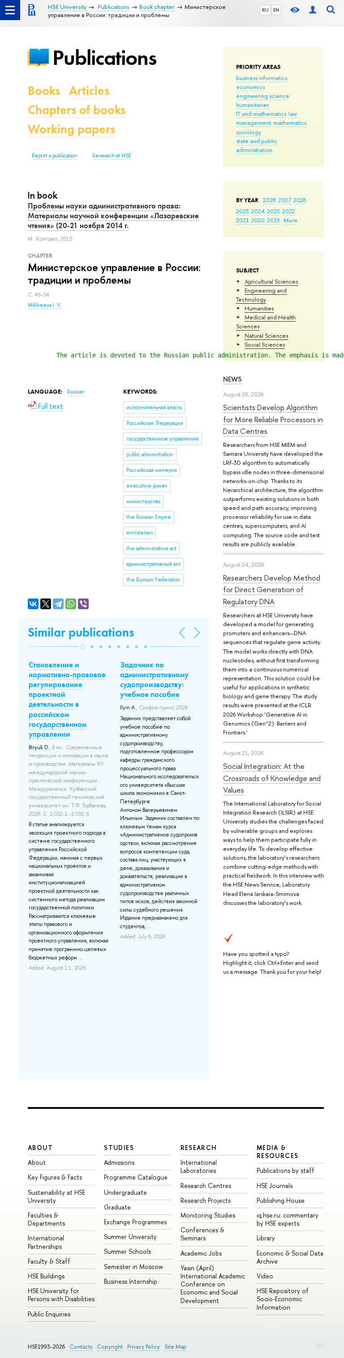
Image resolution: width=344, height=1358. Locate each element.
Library (266, 1238)
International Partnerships (46, 1242)
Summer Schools (127, 1251)
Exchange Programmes (135, 1222)
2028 (269, 200)
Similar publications (81, 632)
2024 (258, 211)
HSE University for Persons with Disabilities (61, 1294)
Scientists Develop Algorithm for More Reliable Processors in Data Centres (273, 419)
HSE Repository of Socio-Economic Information (283, 1298)
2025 (242, 211)
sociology (248, 132)
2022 (288, 211)
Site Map (175, 1346)
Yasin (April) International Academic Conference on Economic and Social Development (213, 1284)
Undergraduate (125, 1192)
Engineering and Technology (261, 294)
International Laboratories (199, 1166)
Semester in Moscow (133, 1266)
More (290, 220)
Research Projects (206, 1200)
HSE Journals (274, 1185)
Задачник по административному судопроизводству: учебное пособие (154, 679)
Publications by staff (285, 1170)
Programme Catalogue (136, 1177)
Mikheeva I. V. (44, 305)
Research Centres (206, 1185)
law (292, 114)
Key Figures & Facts (55, 1177)
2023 (273, 211)
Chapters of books (76, 110)
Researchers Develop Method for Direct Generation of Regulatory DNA (271, 590)
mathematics (289, 123)
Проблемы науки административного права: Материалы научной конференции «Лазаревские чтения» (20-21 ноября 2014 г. (113, 215)
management (253, 123)
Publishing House (281, 1200)
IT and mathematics (261, 114)
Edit (320, 1345)
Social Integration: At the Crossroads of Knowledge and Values (272, 778)
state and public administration (256, 145)
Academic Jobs (201, 1253)
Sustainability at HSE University (56, 1196)
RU (265, 10)
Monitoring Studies (208, 1215)
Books (44, 90)
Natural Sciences (266, 335)
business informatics (261, 78)
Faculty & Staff (49, 1261)
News (232, 379)
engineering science (262, 96)
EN (276, 10)
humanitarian (252, 105)
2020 (258, 220)
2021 (242, 220)
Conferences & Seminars (202, 1234)
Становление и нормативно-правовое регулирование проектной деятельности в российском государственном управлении (67, 699)
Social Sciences (265, 344)
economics (250, 87)
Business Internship (130, 1281)
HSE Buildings (46, 1276)
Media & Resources (278, 1151)
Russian (76, 391)
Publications (104, 57)
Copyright (110, 1346)
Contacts (80, 1346)
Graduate (117, 1207)
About (40, 1147)
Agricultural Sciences (271, 281)
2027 (284, 200)
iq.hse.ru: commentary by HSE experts (287, 1219)
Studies (119, 1147)
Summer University (130, 1236)
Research (199, 1147)
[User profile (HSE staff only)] (312, 10)
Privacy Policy (143, 1346)
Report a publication (54, 155)
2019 (273, 220)
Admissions (119, 1162)
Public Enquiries (49, 1314)
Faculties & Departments (46, 1219)
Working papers (71, 129)
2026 (299, 200)
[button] (82, 646)
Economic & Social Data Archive (290, 1257)
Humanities (259, 308)
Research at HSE (111, 155)
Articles (89, 90)
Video (265, 1276)
